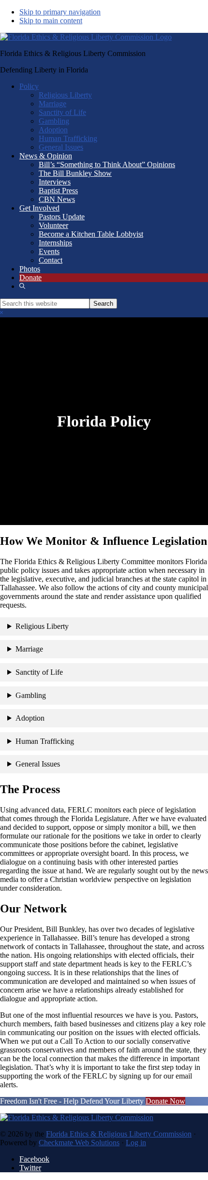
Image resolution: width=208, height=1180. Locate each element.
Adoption (30, 718)
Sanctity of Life (39, 672)
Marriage (29, 649)
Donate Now (165, 1101)
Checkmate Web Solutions (79, 1142)
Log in (136, 1142)
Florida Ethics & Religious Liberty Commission (119, 1134)
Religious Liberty (42, 626)
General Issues (37, 764)
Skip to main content (50, 20)
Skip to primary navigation (60, 12)
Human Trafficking (44, 741)
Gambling (30, 695)
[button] (22, 286)
